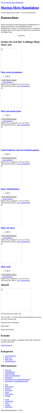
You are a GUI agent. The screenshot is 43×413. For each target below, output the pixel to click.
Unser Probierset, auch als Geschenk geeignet (20, 150)
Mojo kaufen (9, 386)
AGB (7, 403)
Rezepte (7, 388)
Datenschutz (9, 401)
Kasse (7, 392)
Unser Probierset (10, 356)
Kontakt (7, 396)
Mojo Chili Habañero (10, 189)
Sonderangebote (10, 361)
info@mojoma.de (6, 345)
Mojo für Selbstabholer (12, 376)
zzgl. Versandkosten (23, 86)
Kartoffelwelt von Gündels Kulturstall (17, 379)
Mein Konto (9, 394)
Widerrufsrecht (10, 374)
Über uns (8, 370)
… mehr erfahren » (7, 82)
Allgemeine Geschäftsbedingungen (16, 381)
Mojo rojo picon (8, 228)
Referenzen (9, 377)
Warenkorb (8, 390)
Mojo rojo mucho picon (11, 111)
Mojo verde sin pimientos (11, 72)
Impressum (8, 407)
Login (7, 399)
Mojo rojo (8, 358)
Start (6, 385)
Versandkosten (10, 372)
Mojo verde (6, 267)
